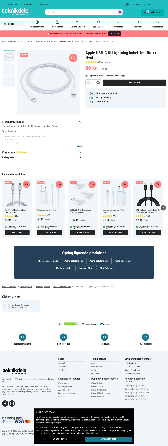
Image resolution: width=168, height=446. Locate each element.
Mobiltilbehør (57, 27)
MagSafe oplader (64, 268)
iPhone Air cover (97, 386)
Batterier (137, 27)
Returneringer (63, 367)
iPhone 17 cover (97, 383)
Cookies (94, 370)
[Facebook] (5, 403)
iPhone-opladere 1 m (62, 41)
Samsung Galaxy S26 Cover (135, 386)
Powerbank (118, 27)
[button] (42, 122)
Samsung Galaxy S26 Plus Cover (137, 389)
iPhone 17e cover (97, 397)
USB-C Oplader (105, 268)
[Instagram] (12, 403)
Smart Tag (61, 397)
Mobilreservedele (37, 27)
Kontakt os (62, 370)
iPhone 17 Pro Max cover (100, 393)
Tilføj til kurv (134, 82)
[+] (98, 82)
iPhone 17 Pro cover (98, 390)
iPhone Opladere (43, 41)
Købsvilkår (61, 363)
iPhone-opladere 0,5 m (48, 261)
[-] (88, 82)
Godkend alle (108, 439)
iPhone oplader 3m (122, 261)
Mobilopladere (26, 41)
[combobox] (84, 12)
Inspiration (95, 373)
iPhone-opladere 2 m (98, 261)
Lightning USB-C (85, 268)
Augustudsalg (157, 27)
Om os (93, 363)
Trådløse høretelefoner (66, 393)
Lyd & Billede (98, 27)
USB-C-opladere (64, 390)
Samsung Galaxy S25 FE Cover (136, 399)
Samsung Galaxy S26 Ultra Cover (137, 392)
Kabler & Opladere (77, 27)
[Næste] (163, 208)
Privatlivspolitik (97, 367)
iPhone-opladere (64, 383)
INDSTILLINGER (59, 439)
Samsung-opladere (65, 386)
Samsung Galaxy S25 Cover (135, 396)
